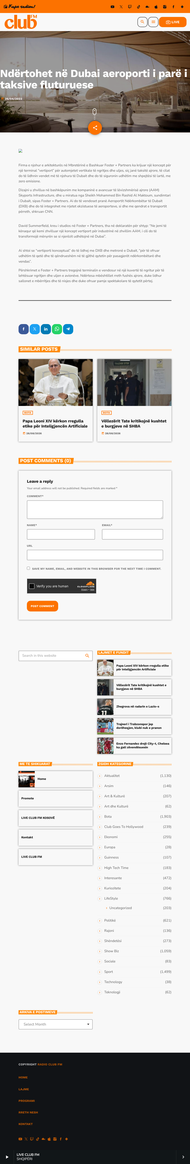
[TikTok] (138, 7)
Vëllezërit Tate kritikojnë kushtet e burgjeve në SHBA (134, 424)
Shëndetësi (113, 941)
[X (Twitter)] (121, 7)
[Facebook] (173, 7)
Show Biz (111, 951)
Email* (107, 525)
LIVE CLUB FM (31, 857)
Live (173, 22)
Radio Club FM (50, 1064)
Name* (32, 525)
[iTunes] (156, 7)
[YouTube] (113, 7)
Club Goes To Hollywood (123, 827)
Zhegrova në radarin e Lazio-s (137, 706)
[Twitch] (130, 7)
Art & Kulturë (114, 796)
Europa (109, 847)
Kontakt (27, 837)
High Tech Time (116, 868)
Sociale (109, 961)
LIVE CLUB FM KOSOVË (38, 818)
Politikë (110, 920)
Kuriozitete (112, 888)
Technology (113, 982)
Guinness (111, 857)
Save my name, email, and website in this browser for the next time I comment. (96, 568)
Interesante (113, 878)
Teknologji (112, 992)
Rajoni (109, 931)
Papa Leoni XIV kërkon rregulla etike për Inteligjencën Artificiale (55, 424)
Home (42, 779)
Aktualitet (112, 776)
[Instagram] (165, 7)
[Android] (182, 7)
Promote (27, 798)
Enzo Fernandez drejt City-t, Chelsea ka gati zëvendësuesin (142, 745)
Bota (27, 412)
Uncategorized (120, 908)
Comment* (35, 496)
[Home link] (21, 22)
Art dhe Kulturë (116, 806)
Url (30, 545)
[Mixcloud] (147, 7)
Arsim (109, 786)
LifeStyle (111, 898)
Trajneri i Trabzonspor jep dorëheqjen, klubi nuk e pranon (139, 726)
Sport (108, 972)
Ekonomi (111, 837)
